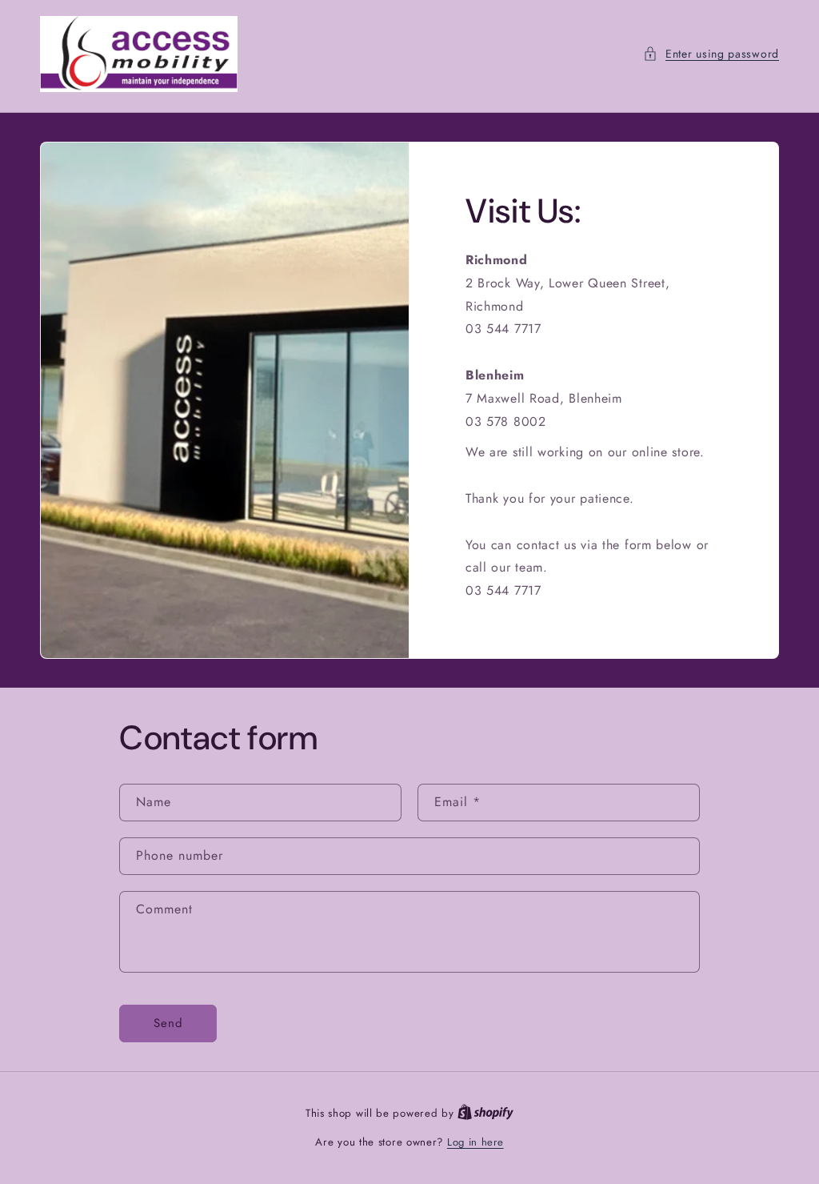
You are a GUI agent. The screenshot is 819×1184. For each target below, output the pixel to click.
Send (168, 1023)
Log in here (475, 1142)
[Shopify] (485, 1113)
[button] (711, 54)
